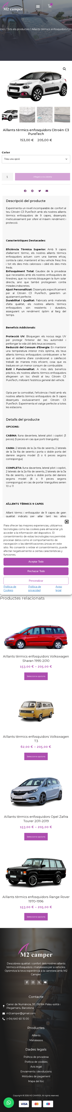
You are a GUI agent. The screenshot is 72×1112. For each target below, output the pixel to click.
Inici (2, 29)
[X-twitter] (39, 982)
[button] (67, 521)
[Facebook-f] (26, 982)
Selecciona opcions (36, 676)
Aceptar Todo (36, 561)
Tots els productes (18, 29)
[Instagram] (33, 982)
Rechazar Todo (36, 571)
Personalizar (36, 580)
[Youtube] (45, 982)
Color (6, 152)
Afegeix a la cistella (42, 176)
